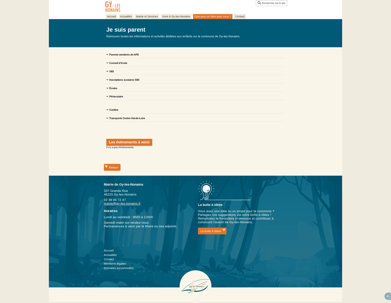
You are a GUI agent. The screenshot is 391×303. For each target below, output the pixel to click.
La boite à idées (210, 231)
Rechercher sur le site (273, 3)
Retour (113, 167)
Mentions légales (115, 263)
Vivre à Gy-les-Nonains (176, 16)
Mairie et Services (147, 16)
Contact (240, 16)
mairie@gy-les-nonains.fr (122, 203)
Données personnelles (119, 268)
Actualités (126, 16)
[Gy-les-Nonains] (112, 7)
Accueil (111, 16)
